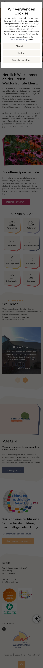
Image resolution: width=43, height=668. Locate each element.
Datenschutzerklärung (18, 39)
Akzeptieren (21, 46)
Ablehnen (21, 53)
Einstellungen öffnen (21, 60)
